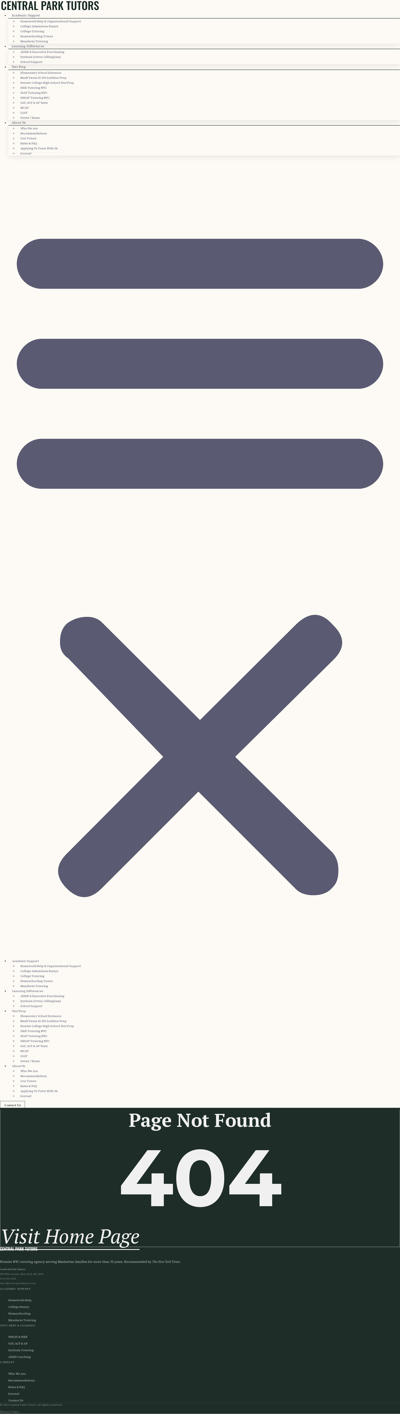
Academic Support (26, 15)
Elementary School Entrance (40, 73)
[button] (200, 557)
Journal (25, 153)
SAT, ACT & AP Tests (34, 103)
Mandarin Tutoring (34, 41)
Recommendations (33, 133)
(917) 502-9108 (8, 1278)
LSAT (24, 113)
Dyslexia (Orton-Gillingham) (40, 57)
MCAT (24, 108)
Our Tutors (28, 138)
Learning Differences (28, 46)
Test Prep (19, 67)
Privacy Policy (9, 1412)
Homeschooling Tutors (36, 36)
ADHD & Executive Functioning (42, 52)
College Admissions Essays (39, 26)
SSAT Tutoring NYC (33, 93)
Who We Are (29, 128)
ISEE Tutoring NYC (33, 88)
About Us (19, 122)
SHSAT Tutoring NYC (35, 98)
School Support (31, 62)
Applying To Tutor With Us (39, 148)
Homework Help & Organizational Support (50, 21)
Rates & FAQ (28, 143)
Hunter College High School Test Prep (47, 83)
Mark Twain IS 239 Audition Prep (43, 78)
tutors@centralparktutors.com (18, 1283)
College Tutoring (32, 31)
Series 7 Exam (30, 118)
